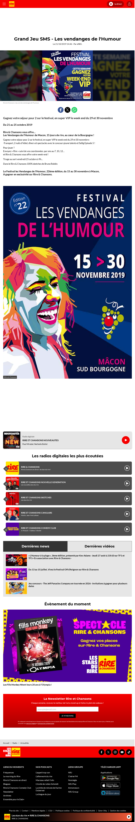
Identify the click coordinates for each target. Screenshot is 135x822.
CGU (50, 810)
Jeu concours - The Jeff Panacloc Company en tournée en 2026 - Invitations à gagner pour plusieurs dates (77, 584)
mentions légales (31, 723)
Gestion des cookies (118, 810)
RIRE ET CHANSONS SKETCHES (36, 497)
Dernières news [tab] (35, 546)
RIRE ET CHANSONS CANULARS (36, 512)
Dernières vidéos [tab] (100, 546)
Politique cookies (63, 810)
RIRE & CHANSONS (30, 467)
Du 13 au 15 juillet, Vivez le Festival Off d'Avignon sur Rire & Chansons (63, 569)
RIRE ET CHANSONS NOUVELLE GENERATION (43, 482)
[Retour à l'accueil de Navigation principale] (11, 4)
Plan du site (14, 810)
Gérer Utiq (102, 810)
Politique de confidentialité (84, 810)
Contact (25, 810)
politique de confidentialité (46, 723)
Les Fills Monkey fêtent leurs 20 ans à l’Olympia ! (27, 684)
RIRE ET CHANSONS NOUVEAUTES (40, 440)
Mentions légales (38, 810)
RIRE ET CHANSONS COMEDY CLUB (38, 528)
